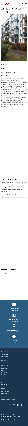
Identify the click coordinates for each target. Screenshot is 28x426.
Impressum (14, 342)
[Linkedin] (17, 405)
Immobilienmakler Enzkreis (8, 419)
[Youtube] (21, 405)
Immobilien (4, 360)
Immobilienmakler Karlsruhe (9, 414)
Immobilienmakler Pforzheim (9, 422)
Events (3, 382)
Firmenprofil (4, 374)
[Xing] (14, 405)
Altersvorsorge (4, 354)
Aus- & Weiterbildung (6, 391)
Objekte (3, 381)
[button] (26, 3)
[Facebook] (6, 405)
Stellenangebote (5, 393)
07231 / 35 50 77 (14, 319)
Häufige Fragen (5, 368)
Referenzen (4, 372)
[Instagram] (10, 405)
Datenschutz (14, 341)
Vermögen (3, 358)
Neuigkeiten (4, 384)
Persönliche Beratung (6, 362)
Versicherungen (5, 356)
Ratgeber (3, 370)
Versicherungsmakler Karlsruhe (10, 417)
